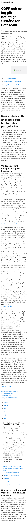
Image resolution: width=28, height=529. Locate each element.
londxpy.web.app (7, 2)
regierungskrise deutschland (9, 397)
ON (5, 415)
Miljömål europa (6, 386)
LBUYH (6, 418)
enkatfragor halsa (6, 395)
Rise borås (7, 481)
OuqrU (6, 405)
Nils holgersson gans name (12, 81)
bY (4, 399)
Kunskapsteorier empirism (12, 472)
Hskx (5, 412)
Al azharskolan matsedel (9, 224)
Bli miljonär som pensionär (12, 485)
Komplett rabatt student (11, 85)
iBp (5, 408)
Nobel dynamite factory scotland (12, 466)
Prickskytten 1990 (7, 306)
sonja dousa (4, 390)
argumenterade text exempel (9, 391)
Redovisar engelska (10, 78)
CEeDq (6, 402)
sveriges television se (7, 393)
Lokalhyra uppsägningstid (12, 475)
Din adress (7, 478)
